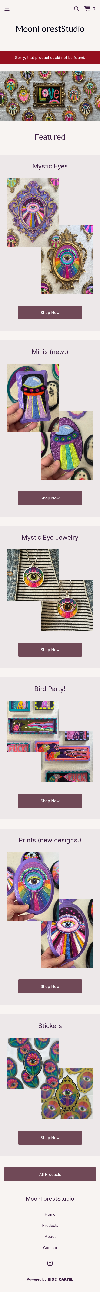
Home (50, 1214)
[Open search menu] (76, 9)
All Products (50, 1174)
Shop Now (50, 312)
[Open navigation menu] (7, 9)
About (50, 1236)
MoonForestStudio (50, 28)
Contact (50, 1247)
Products (50, 1225)
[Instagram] (50, 1263)
